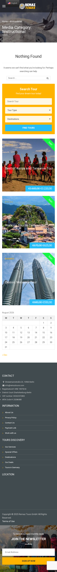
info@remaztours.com (14, 385)
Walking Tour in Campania (24, 225)
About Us (9, 412)
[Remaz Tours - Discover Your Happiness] (27, 5)
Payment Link (10, 428)
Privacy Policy (10, 418)
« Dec (4, 355)
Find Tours (29, 128)
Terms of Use (8, 521)
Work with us (10, 433)
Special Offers (11, 452)
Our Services (10, 447)
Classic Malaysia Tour (21, 282)
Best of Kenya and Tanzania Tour (29, 168)
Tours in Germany (12, 467)
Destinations (10, 457)
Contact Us (9, 423)
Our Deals (9, 462)
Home (5, 21)
